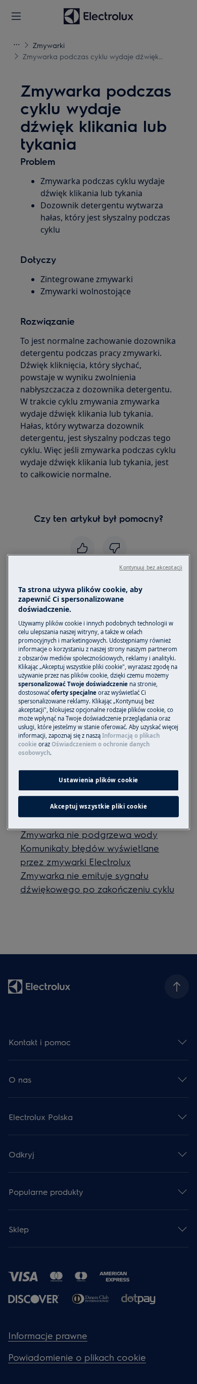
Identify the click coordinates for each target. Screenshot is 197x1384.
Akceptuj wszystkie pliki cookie (98, 806)
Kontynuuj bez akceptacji (150, 567)
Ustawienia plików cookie (98, 780)
